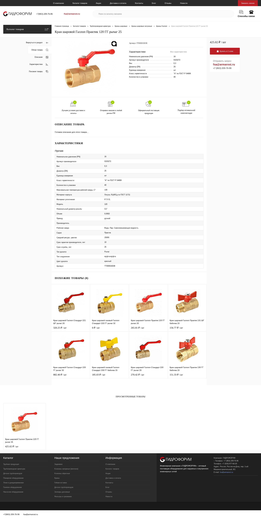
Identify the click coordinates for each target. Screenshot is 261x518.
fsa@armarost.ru (72, 14)
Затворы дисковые (62, 492)
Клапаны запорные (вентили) (66, 469)
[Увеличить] (90, 67)
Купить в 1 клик (226, 51)
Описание (39, 57)
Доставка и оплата (118, 3)
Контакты (139, 3)
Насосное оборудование (13, 492)
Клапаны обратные (62, 473)
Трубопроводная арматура (14, 469)
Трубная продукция (11, 464)
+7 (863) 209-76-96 (222, 68)
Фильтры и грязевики (63, 496)
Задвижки (58, 464)
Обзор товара (37, 50)
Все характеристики (178, 52)
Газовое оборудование (12, 487)
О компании (58, 3)
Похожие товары (36, 71)
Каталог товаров (80, 3)
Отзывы (168, 3)
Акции (98, 3)
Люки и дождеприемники (13, 483)
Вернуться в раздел (34, 43)
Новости (183, 3)
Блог (154, 3)
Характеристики (36, 64)
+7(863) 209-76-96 (44, 14)
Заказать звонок (247, 3)
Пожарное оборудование (13, 478)
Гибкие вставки (60, 483)
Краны (57, 478)
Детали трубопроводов (12, 473)
